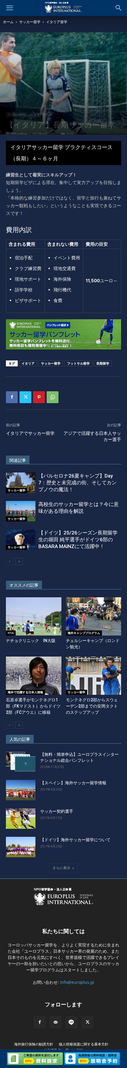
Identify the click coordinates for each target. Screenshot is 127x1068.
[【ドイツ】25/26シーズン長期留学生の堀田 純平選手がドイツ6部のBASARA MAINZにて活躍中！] (20, 539)
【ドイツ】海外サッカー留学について (75, 839)
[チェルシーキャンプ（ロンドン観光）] (93, 616)
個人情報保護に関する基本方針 (83, 1044)
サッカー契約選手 (56, 811)
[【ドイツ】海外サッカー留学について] (20, 847)
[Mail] (55, 1022)
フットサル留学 (78, 363)
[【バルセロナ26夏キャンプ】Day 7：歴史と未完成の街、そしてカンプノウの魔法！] (20, 482)
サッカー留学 (29, 21)
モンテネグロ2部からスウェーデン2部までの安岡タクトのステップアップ (92, 706)
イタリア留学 (56, 21)
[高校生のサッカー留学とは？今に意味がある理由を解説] (20, 511)
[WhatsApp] (52, 397)
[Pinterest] (39, 397)
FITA (11, 633)
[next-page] (19, 561)
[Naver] (71, 1022)
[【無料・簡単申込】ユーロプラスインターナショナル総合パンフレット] (20, 761)
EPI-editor (19, 134)
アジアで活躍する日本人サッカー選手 (92, 436)
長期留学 (102, 363)
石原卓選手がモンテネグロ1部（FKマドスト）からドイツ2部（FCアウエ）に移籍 (33, 706)
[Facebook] (12, 397)
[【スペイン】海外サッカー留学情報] (20, 790)
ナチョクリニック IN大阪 (31, 640)
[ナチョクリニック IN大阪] (33, 616)
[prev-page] (9, 561)
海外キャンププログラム (84, 633)
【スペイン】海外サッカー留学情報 (73, 782)
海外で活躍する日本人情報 (25, 692)
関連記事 (17, 460)
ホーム (8, 21)
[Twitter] (25, 397)
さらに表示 (61, 867)
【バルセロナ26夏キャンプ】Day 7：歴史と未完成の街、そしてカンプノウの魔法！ (77, 482)
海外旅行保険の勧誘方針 (33, 1044)
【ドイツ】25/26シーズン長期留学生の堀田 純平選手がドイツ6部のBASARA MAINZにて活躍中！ (78, 539)
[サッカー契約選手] (20, 818)
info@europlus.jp (77, 982)
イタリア (28, 363)
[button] (9, 8)
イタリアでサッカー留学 (30, 433)
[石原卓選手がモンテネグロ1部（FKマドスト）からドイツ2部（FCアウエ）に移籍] (33, 676)
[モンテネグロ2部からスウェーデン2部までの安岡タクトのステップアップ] (93, 676)
